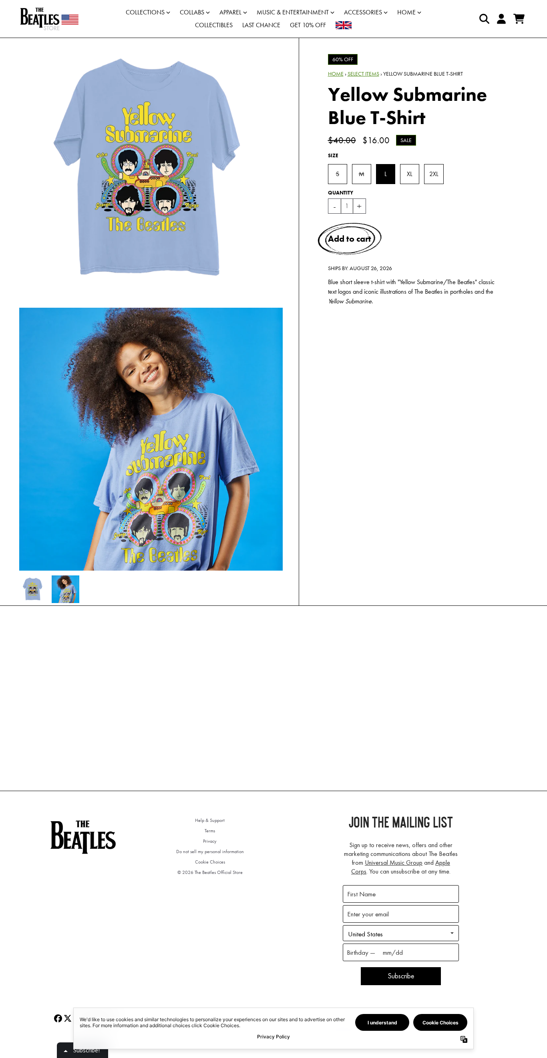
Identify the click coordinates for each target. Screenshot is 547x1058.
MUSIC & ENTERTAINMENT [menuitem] (293, 12)
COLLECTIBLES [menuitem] (214, 25)
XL (409, 174)
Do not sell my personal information (210, 851)
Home (336, 73)
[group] (33, 589)
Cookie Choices (210, 862)
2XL (433, 174)
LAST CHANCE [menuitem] (261, 25)
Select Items (363, 73)
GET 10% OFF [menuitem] (308, 25)
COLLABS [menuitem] (192, 12)
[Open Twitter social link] (67, 1018)
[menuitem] (344, 25)
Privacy (210, 841)
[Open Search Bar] (483, 18)
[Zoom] (151, 169)
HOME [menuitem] (406, 12)
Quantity (340, 192)
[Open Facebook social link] (58, 1018)
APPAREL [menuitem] (230, 12)
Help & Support (210, 820)
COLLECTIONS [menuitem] (145, 12)
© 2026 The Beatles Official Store (210, 872)
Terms (210, 831)
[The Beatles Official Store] (49, 18)
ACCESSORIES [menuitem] (363, 12)
